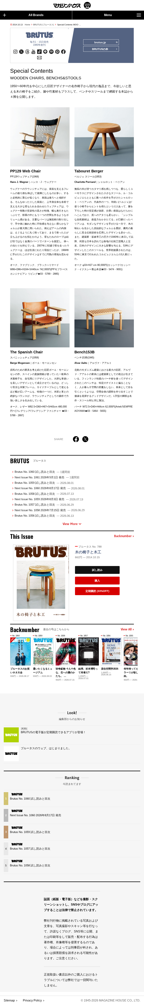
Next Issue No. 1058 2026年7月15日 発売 (50, 510)
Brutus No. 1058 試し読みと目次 (44, 493)
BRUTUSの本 (100, 49)
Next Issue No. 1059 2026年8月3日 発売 (49, 499)
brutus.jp (100, 42)
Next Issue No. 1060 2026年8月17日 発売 (50, 488)
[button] (130, 656)
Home (27, 25)
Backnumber (123, 536)
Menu (108, 15)
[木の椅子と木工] (41, 582)
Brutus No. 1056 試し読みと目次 (44, 515)
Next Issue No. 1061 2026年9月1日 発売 (47, 477)
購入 (97, 580)
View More (70, 524)
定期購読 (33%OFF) (97, 591)
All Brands (36, 15)
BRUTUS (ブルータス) (43, 25)
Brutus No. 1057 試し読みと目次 (44, 504)
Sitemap (9, 1000)
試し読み (97, 569)
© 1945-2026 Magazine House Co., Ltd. (110, 1000)
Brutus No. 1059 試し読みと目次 (44, 482)
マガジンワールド (72, 5)
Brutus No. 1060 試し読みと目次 (42, 471)
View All (126, 629)
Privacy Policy (32, 1000)
